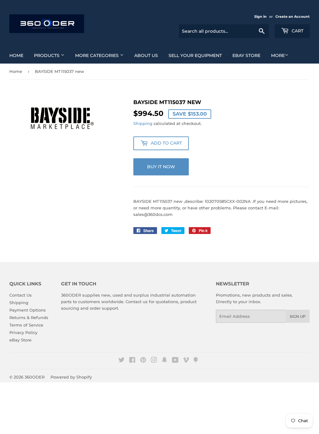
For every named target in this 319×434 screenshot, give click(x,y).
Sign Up (298, 316)
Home (16, 55)
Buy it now (161, 166)
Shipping (142, 123)
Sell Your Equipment (195, 55)
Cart (296, 31)
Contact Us (20, 295)
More (278, 55)
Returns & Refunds (28, 317)
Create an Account (292, 16)
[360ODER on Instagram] (154, 360)
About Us (146, 55)
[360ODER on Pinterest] (143, 360)
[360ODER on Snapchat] (164, 360)
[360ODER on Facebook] (132, 360)
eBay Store (246, 55)
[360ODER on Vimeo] (186, 360)
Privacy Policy (23, 332)
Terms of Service (26, 324)
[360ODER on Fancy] (195, 360)
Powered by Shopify (71, 376)
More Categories (97, 55)
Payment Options (27, 310)
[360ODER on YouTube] (175, 360)
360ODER (35, 376)
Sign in (260, 16)
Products (47, 55)
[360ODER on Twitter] (121, 360)
